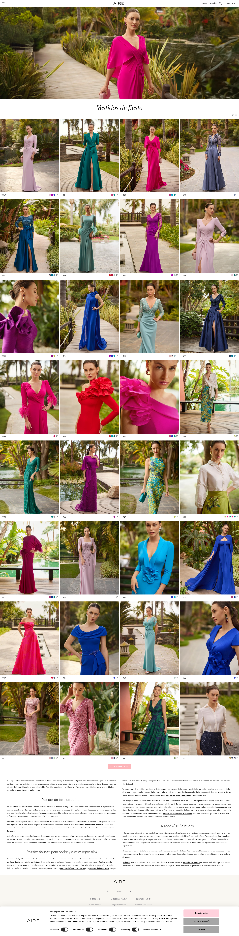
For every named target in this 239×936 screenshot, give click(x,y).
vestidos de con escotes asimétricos (177, 813)
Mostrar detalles (150, 930)
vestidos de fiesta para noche (72, 868)
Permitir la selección (201, 921)
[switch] (89, 930)
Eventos (204, 3)
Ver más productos (119, 767)
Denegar (201, 929)
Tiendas (213, 3)
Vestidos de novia (95, 905)
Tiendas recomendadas (143, 905)
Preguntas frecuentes (119, 905)
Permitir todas (201, 913)
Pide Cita (231, 3)
